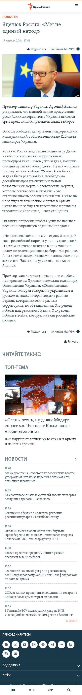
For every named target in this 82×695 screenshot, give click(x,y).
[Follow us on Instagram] (34, 644)
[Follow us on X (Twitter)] (15, 644)
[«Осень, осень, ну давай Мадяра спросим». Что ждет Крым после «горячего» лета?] (41, 395)
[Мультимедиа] (13, 690)
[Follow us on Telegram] (52, 644)
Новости (10, 17)
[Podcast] (6, 653)
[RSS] (70, 644)
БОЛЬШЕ (71, 621)
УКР (50, 690)
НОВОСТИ (16, 459)
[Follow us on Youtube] (24, 644)
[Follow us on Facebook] (6, 644)
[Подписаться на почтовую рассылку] (15, 653)
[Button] (36, 49)
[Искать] (69, 690)
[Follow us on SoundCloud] (61, 644)
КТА (31, 690)
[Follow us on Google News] (43, 644)
